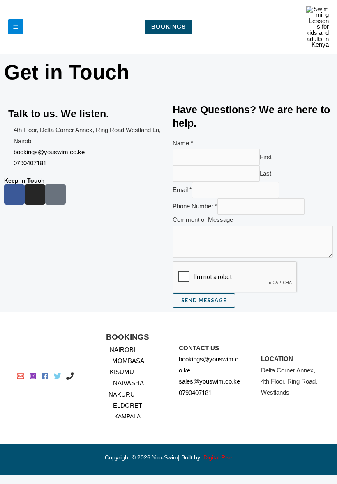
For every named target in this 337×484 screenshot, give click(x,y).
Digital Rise (218, 457)
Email (182, 190)
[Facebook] (45, 376)
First (266, 157)
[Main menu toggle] (15, 26)
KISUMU (122, 372)
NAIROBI (124, 350)
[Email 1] (20, 376)
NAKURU (121, 394)
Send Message (203, 300)
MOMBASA (128, 361)
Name (183, 143)
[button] (168, 27)
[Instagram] (33, 376)
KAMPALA (127, 416)
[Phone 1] (70, 376)
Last (265, 173)
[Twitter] (57, 376)
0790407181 (195, 393)
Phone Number (195, 206)
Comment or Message (203, 220)
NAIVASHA (128, 383)
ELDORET (127, 405)
